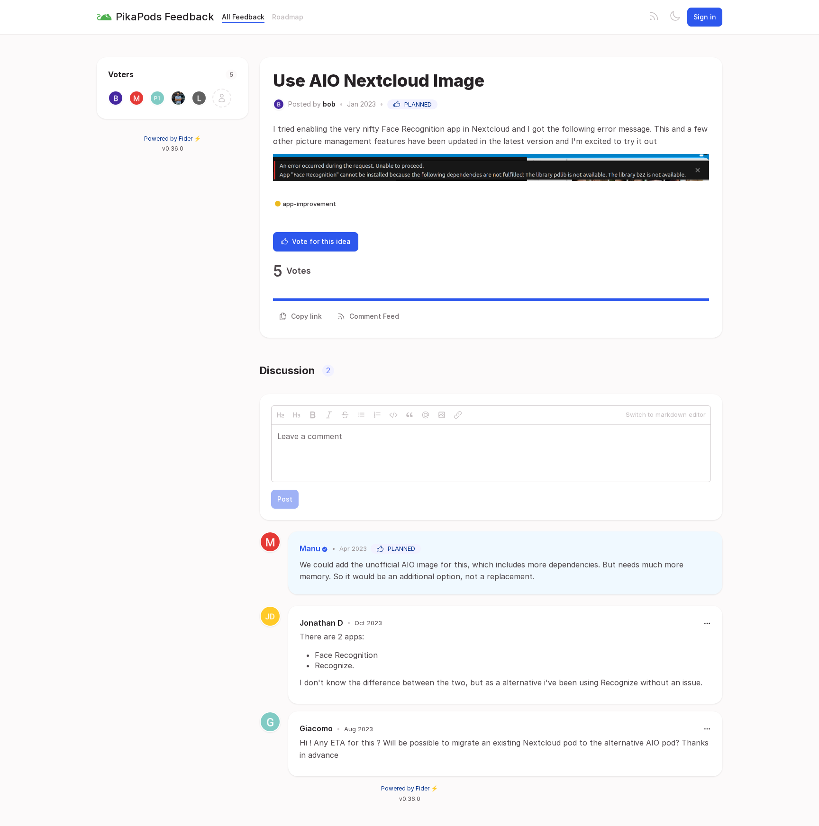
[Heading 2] (280, 415)
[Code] (393, 415)
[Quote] (409, 415)
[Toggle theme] (674, 17)
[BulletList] (361, 415)
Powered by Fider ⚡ (172, 138)
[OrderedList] (377, 415)
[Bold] (313, 415)
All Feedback (243, 17)
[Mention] (426, 415)
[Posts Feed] (654, 17)
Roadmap (287, 17)
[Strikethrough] (345, 415)
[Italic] (329, 415)
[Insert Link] (458, 415)
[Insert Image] (442, 415)
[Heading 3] (297, 415)
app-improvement (309, 203)
